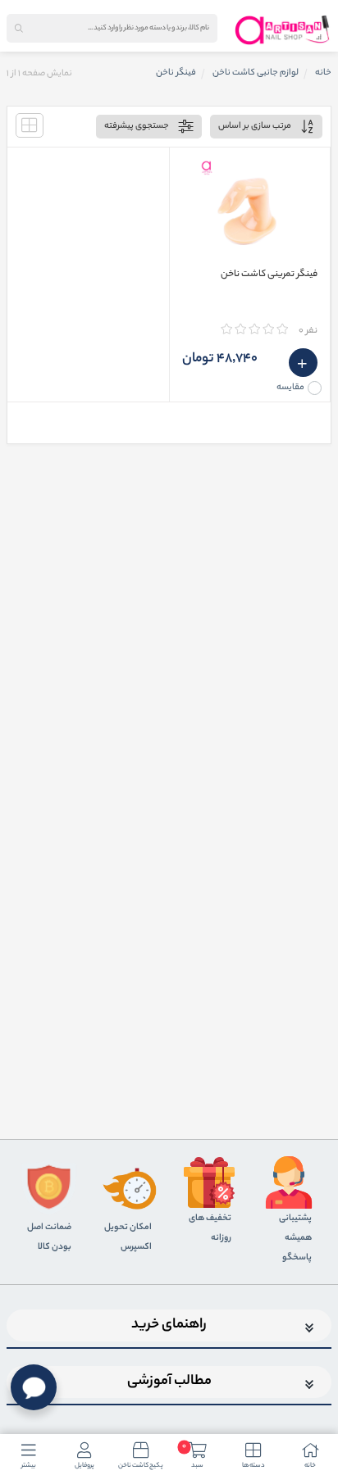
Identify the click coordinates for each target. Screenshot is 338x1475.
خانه (323, 73)
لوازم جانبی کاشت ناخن (255, 73)
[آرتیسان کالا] (282, 29)
